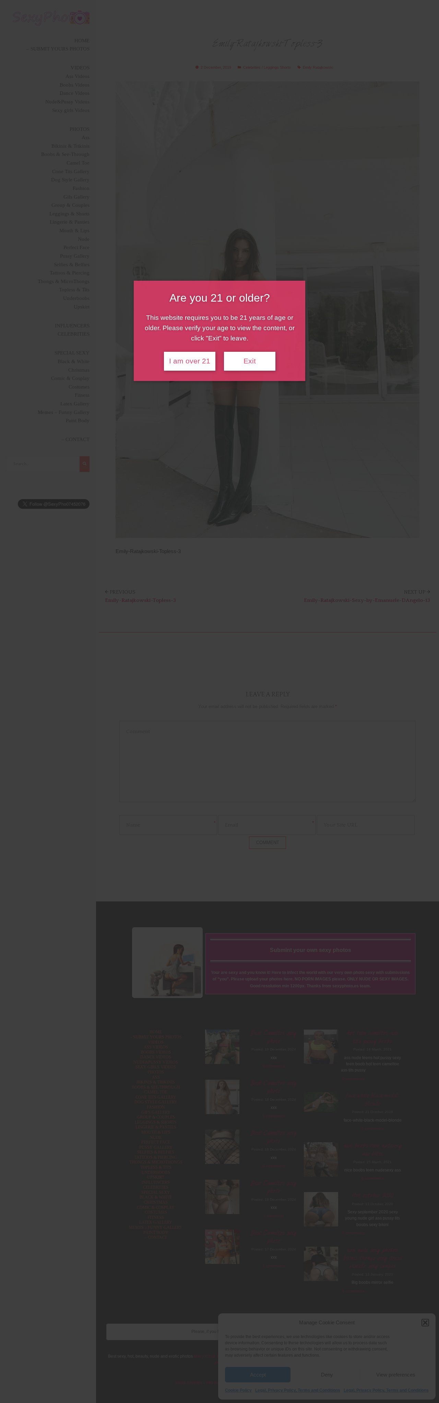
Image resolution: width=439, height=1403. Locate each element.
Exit (250, 361)
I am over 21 (189, 361)
